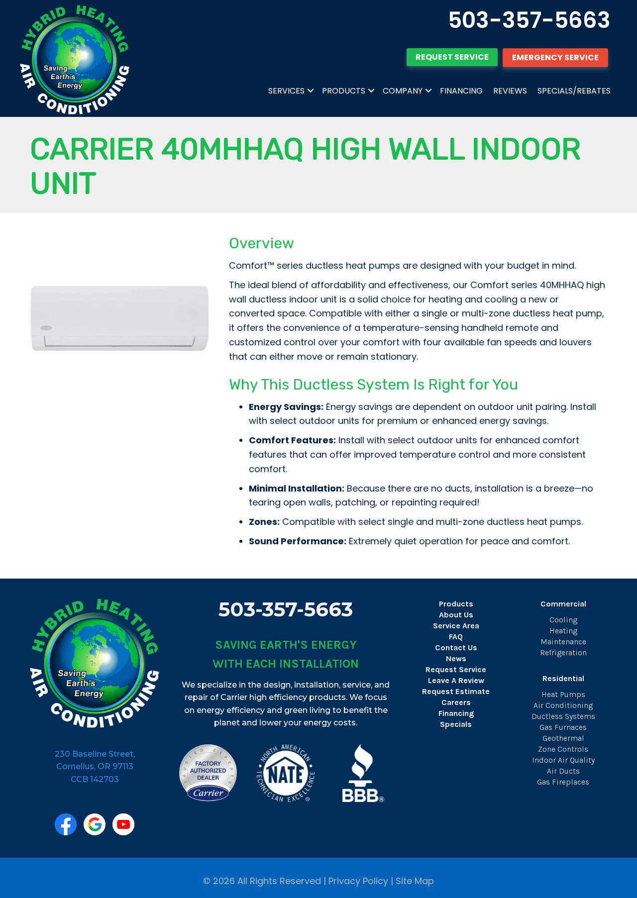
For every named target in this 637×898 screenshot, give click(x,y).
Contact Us (456, 647)
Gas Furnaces (563, 727)
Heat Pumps (563, 694)
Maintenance (563, 641)
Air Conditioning (563, 705)
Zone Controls (563, 749)
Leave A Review (456, 680)
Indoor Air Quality (563, 760)
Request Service (455, 669)
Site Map (415, 881)
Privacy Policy (358, 881)
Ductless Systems (563, 716)
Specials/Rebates (574, 91)
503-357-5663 (529, 20)
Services (286, 91)
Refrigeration (563, 652)
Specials (456, 724)
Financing (461, 91)
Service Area (456, 625)
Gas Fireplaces (563, 782)
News (456, 658)
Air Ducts (563, 771)
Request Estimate (456, 691)
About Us (456, 614)
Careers (456, 702)
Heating (563, 630)
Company (403, 91)
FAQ (456, 636)
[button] (311, 91)
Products (343, 91)
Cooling (563, 619)
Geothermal (563, 738)
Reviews (510, 91)
